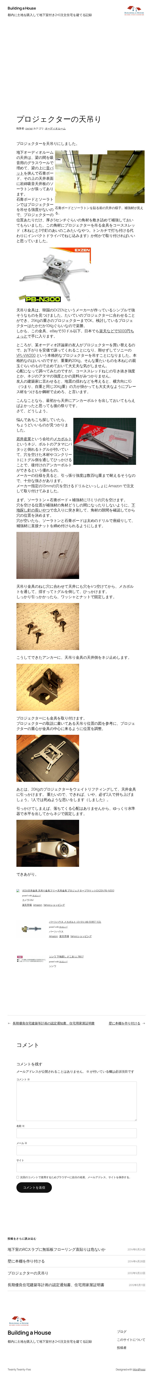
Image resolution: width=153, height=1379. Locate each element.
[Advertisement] (76, 67)
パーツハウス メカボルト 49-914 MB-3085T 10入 (75, 921)
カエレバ (36, 896)
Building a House (22, 8)
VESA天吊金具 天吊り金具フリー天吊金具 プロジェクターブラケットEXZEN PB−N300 (68, 890)
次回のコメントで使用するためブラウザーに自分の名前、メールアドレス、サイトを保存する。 (76, 1177)
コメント (23, 1079)
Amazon (37, 905)
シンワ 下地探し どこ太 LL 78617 (66, 956)
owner (29, 128)
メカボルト (63, 438)
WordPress (139, 1369)
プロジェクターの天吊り (28, 1273)
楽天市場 (27, 905)
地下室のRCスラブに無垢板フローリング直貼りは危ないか (56, 1249)
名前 (20, 1126)
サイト (20, 1160)
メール (21, 1143)
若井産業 (23, 438)
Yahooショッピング (54, 905)
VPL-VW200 (26, 355)
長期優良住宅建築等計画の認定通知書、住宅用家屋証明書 (54, 1023)
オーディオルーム (55, 128)
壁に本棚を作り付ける (124, 1023)
